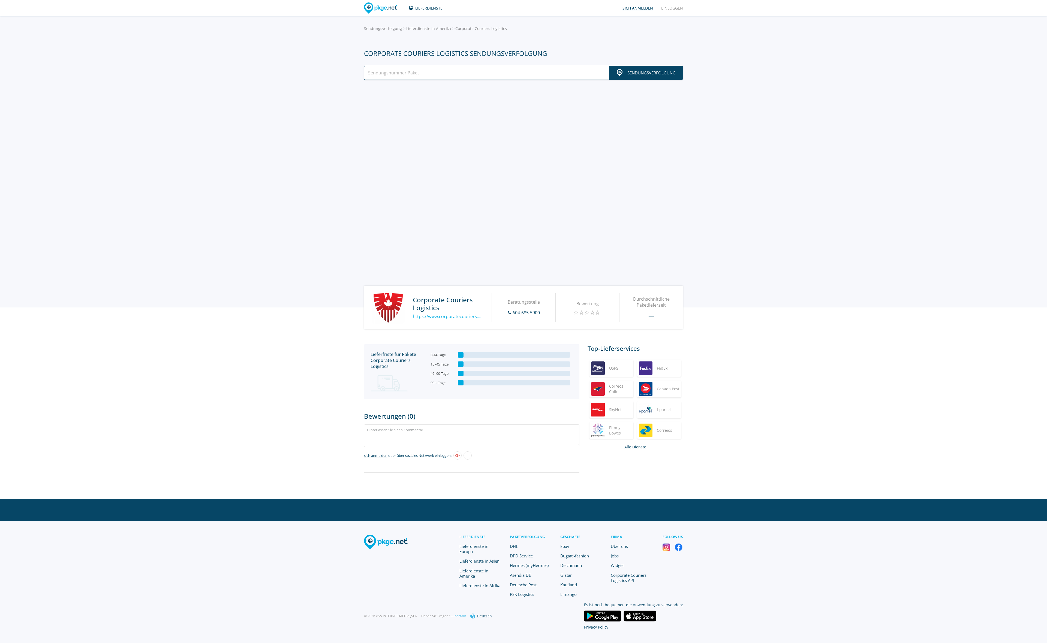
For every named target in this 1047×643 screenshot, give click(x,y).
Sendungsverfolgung (383, 28)
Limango (568, 594)
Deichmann (571, 565)
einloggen (672, 8)
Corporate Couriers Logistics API (628, 577)
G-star (566, 575)
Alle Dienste (635, 447)
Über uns (619, 546)
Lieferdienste (429, 8)
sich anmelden (375, 455)
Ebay (564, 546)
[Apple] (468, 455)
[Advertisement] (523, 131)
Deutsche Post (523, 584)
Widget (617, 565)
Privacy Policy (596, 627)
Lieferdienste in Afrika (479, 585)
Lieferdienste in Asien (479, 561)
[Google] (457, 455)
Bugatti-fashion (574, 556)
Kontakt (460, 616)
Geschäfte (570, 536)
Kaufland (568, 584)
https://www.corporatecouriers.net (448, 316)
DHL (514, 546)
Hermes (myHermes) (529, 565)
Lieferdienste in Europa (473, 549)
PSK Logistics (522, 594)
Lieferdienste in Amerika (428, 28)
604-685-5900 (526, 312)
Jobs (615, 556)
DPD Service (521, 556)
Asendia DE (520, 575)
